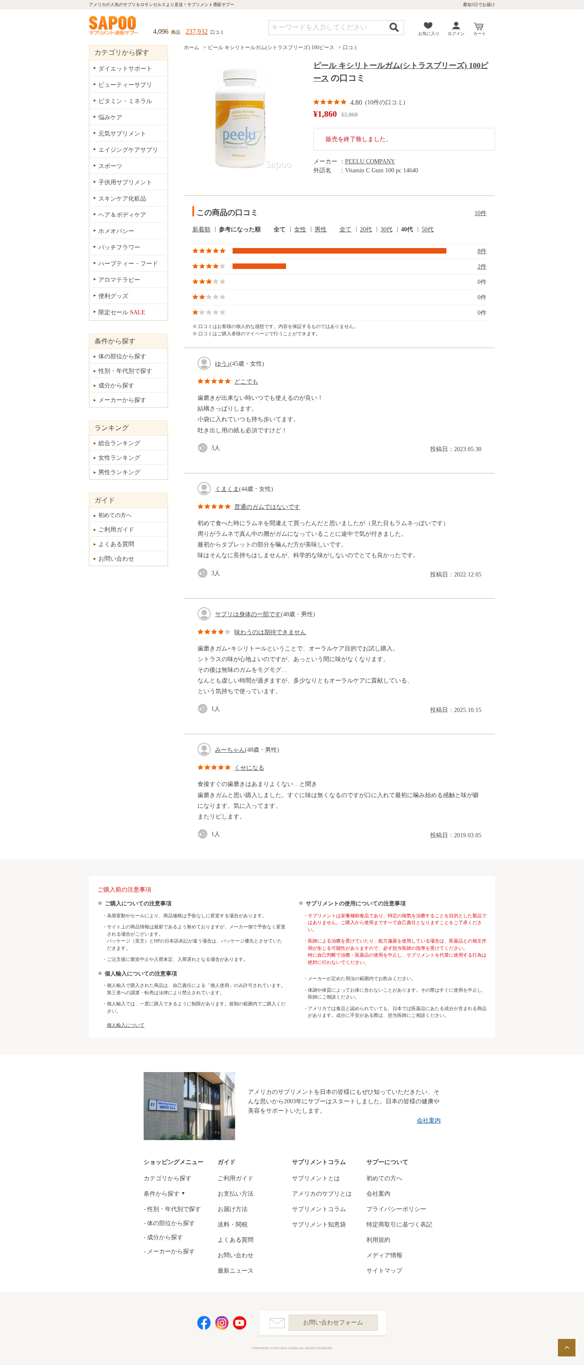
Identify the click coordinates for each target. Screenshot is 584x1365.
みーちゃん (230, 750)
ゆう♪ (222, 363)
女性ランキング (119, 458)
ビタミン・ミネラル (125, 101)
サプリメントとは (316, 1178)
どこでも (246, 381)
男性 (321, 229)
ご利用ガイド (116, 529)
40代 (407, 229)
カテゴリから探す (168, 1178)
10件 (481, 213)
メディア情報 (384, 1255)
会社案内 (429, 1120)
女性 (300, 229)
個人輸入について (126, 1025)
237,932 (197, 31)
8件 (482, 251)
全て (280, 229)
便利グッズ (113, 296)
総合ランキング (119, 443)
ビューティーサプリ (125, 85)
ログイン (456, 33)
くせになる (249, 768)
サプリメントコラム (319, 1209)
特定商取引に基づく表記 (399, 1224)
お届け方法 (233, 1209)
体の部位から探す (122, 356)
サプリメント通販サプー (114, 26)
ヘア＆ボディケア (122, 215)
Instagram (222, 1323)
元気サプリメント (122, 133)
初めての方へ (115, 515)
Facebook (204, 1323)
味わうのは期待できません (270, 632)
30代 (386, 229)
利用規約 (378, 1240)
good (204, 448)
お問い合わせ (116, 558)
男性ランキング (119, 472)
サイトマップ (384, 1271)
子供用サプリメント (125, 182)
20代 (366, 229)
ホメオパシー (116, 231)
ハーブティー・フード (128, 263)
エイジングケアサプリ (128, 150)
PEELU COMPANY (370, 161)
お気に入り (428, 33)
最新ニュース (236, 1271)
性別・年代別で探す (125, 371)
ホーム (191, 47)
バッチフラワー (119, 247)
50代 (428, 229)
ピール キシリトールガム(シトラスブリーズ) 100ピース (271, 47)
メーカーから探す (122, 400)
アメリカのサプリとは (322, 1194)
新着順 (201, 229)
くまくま (227, 489)
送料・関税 (233, 1224)
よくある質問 (116, 544)
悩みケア (110, 117)
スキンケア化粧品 (122, 198)
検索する (394, 27)
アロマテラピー (119, 280)
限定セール (121, 312)
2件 (482, 266)
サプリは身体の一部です (248, 614)
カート (479, 33)
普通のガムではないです (267, 507)
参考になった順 (240, 229)
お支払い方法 (236, 1194)
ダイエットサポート (125, 68)
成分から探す (116, 385)
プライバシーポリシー (396, 1209)
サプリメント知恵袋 (319, 1224)
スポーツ (110, 166)
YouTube (240, 1323)
